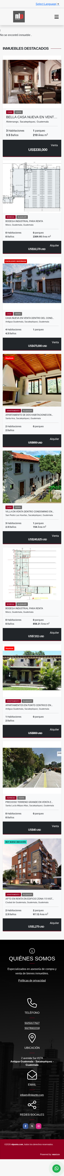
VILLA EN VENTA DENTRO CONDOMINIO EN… (29, 511)
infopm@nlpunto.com (32, 1094)
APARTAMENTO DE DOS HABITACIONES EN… (29, 414)
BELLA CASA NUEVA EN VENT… (31, 117)
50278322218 (32, 1028)
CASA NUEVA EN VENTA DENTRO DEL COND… (29, 318)
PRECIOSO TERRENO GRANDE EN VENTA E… (29, 802)
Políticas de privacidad (32, 980)
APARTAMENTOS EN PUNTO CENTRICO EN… (29, 705)
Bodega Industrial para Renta (24, 221)
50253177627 (32, 1022)
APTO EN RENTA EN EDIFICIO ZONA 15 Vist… (29, 898)
